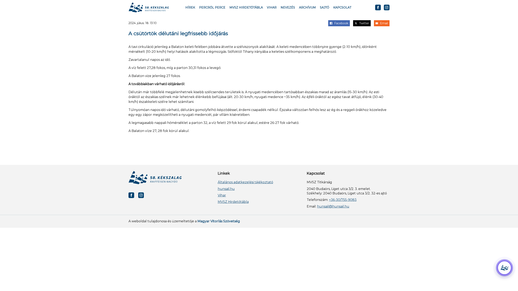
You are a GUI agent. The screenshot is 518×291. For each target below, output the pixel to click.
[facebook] (378, 7)
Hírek (190, 7)
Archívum (307, 7)
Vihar (272, 7)
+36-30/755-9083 (343, 200)
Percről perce (212, 7)
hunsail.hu (226, 189)
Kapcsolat (342, 7)
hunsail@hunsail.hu (333, 206)
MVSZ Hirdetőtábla (246, 7)
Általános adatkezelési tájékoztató (245, 182)
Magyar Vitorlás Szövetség (218, 221)
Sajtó (324, 7)
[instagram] (387, 7)
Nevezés (288, 7)
